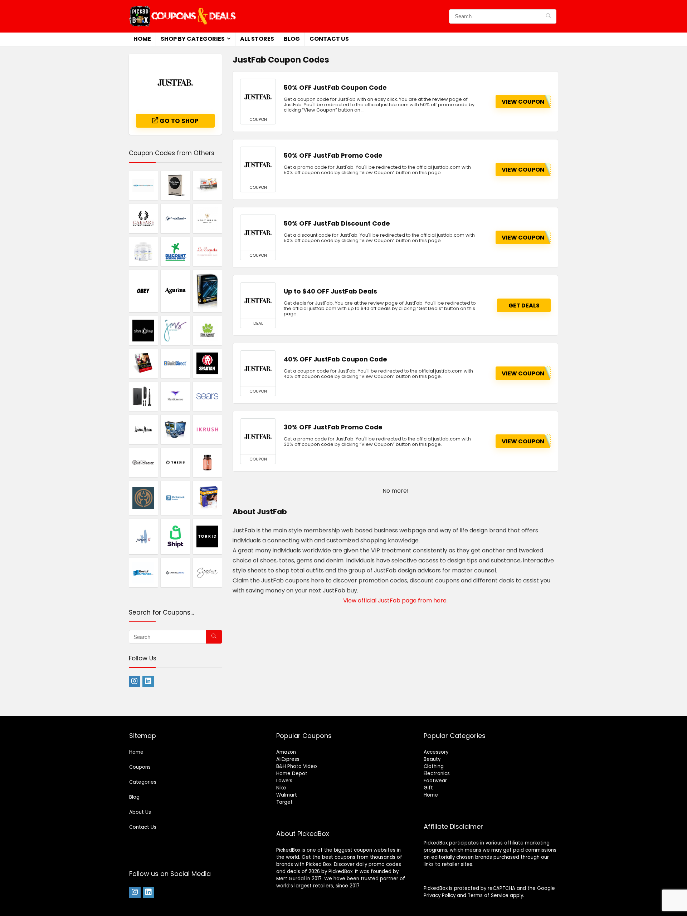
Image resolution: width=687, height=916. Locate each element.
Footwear (435, 780)
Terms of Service (488, 895)
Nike (281, 787)
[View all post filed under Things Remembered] (143, 462)
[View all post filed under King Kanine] (207, 330)
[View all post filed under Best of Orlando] (143, 572)
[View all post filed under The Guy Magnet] (175, 185)
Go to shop (178, 121)
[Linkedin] (148, 681)
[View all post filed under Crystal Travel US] (175, 218)
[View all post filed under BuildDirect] (175, 363)
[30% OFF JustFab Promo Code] (258, 436)
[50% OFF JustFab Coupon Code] (258, 97)
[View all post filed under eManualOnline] (175, 572)
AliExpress (287, 759)
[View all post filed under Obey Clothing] (143, 291)
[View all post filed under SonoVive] (143, 251)
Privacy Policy (439, 895)
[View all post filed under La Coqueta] (207, 251)
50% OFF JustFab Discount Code (337, 223)
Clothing (434, 766)
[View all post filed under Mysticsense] (175, 396)
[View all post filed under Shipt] (175, 536)
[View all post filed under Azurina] (175, 291)
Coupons (140, 767)
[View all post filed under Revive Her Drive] (207, 498)
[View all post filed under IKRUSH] (207, 429)
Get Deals (524, 305)
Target (284, 802)
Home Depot (291, 773)
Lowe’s (284, 780)
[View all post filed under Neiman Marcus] (143, 429)
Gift (428, 787)
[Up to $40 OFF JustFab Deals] (258, 301)
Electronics (437, 773)
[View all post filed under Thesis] (175, 462)
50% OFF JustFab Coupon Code (335, 87)
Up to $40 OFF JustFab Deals (330, 291)
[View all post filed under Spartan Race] (207, 363)
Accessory (436, 752)
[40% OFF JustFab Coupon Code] (258, 368)
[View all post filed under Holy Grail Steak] (207, 218)
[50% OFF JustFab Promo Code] (258, 165)
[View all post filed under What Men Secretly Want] (143, 363)
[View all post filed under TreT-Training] (175, 429)
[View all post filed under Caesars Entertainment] (143, 218)
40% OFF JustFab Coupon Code (335, 359)
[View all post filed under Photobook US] (175, 498)
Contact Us (329, 39)
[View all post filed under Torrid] (207, 536)
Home (142, 39)
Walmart (286, 795)
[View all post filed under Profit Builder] (207, 291)
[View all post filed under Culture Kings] (143, 330)
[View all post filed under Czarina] (207, 572)
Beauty (432, 759)
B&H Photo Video (296, 766)
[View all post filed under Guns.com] (143, 498)
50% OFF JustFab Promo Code (333, 155)
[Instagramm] (134, 681)
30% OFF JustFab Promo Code (333, 427)
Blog (292, 39)
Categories (142, 782)
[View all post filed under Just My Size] (175, 330)
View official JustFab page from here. (395, 600)
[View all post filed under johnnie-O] (143, 536)
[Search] (548, 16)
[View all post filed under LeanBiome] (207, 462)
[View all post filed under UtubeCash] (207, 185)
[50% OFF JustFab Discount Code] (258, 233)
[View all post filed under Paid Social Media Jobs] (143, 185)
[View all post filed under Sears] (207, 396)
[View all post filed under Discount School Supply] (175, 251)
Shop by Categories (193, 39)
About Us (140, 812)
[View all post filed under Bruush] (143, 396)
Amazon (286, 752)
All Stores (257, 39)
